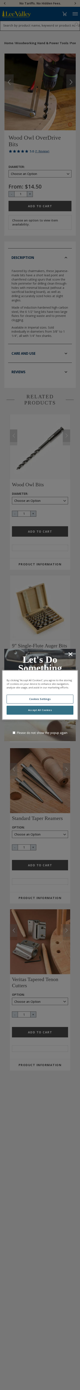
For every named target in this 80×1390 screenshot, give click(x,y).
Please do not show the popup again (42, 733)
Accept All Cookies (40, 710)
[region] (40, 695)
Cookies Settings (40, 699)
